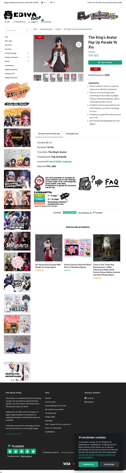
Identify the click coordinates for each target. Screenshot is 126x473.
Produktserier (9, 65)
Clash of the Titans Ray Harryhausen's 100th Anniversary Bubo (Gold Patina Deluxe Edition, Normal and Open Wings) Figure (106, 269)
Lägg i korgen (106, 62)
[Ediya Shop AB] (22, 15)
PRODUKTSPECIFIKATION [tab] (49, 134)
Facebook (90, 398)
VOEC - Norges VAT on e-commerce (58, 424)
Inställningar (109, 464)
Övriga (57, 29)
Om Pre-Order (50, 402)
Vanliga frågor (50, 417)
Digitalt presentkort (11, 69)
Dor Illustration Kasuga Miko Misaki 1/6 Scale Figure (48, 265)
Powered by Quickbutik (69, 452)
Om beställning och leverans (55, 405)
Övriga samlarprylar (11, 57)
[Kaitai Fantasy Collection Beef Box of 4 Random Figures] (77, 247)
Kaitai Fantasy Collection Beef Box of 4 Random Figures (77, 265)
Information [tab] (72, 134)
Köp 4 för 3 (8, 45)
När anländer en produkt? (54, 409)
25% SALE (8, 49)
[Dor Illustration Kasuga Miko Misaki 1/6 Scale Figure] (48, 247)
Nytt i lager (8, 41)
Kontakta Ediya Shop (13, 434)
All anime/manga (10, 53)
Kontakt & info (10, 74)
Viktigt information (11, 78)
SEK (51, 2)
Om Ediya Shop (50, 413)
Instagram (90, 402)
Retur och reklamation (53, 428)
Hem (6, 37)
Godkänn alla (88, 464)
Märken (7, 61)
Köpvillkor (49, 420)
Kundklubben (50, 432)
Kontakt (48, 398)
